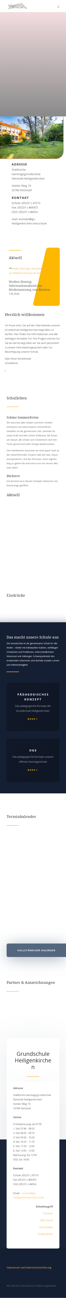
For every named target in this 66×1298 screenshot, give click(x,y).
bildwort (40, 1285)
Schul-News (46, 1227)
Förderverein (45, 1234)
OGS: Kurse (46, 1220)
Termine (48, 1213)
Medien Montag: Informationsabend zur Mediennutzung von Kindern (29, 286)
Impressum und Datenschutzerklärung (29, 1267)
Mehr (32, 719)
